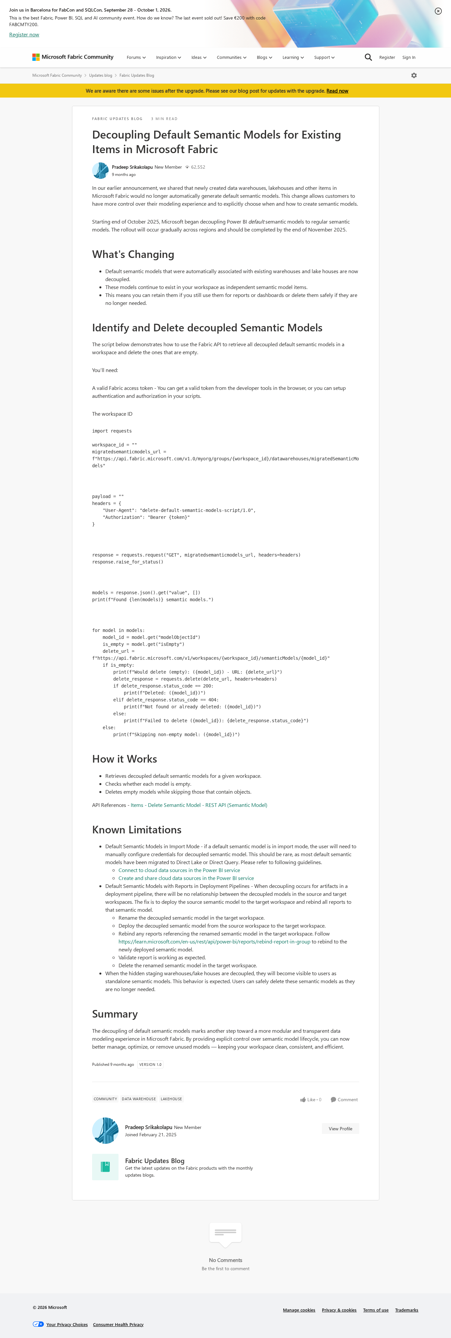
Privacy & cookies (339, 1310)
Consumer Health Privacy (118, 1324)
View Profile (340, 1128)
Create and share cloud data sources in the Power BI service (186, 877)
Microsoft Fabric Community (57, 75)
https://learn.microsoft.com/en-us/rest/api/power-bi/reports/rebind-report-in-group (214, 941)
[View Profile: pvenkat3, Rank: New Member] (100, 170)
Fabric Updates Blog (137, 75)
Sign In (408, 57)
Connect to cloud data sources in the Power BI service (179, 869)
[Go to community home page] (73, 57)
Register (387, 57)
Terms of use (376, 1310)
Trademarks (406, 1310)
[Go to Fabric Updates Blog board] (105, 1167)
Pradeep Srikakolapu (132, 167)
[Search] (368, 57)
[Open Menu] (414, 75)
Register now (24, 34)
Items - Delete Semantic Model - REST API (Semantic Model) (199, 804)
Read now (337, 90)
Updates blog (100, 75)
